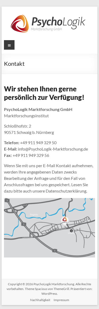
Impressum (61, 300)
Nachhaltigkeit (40, 300)
